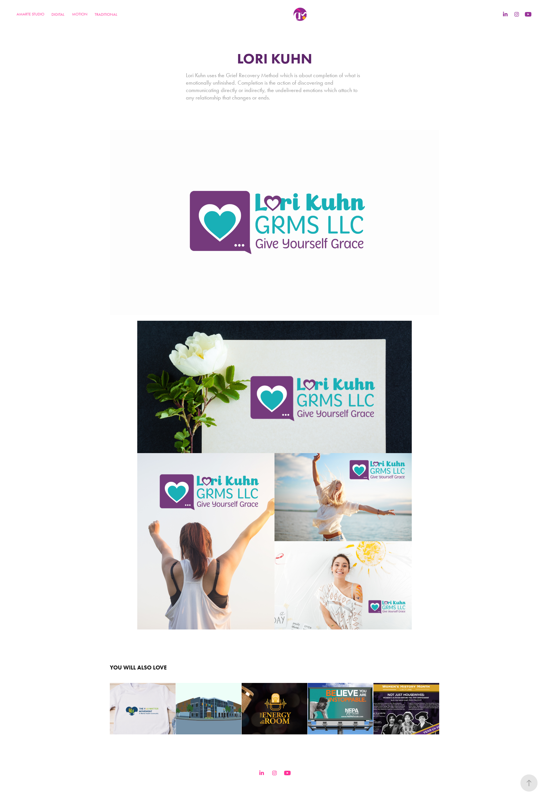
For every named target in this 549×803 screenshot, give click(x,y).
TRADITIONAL (106, 14)
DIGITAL (57, 14)
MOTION (79, 14)
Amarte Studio (30, 14)
